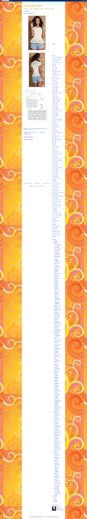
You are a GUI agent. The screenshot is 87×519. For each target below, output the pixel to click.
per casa (54, 173)
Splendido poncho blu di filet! (57, 356)
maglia (53, 150)
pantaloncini (54, 166)
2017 (54, 496)
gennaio (56, 493)
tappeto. (53, 221)
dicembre (56, 244)
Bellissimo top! (57, 370)
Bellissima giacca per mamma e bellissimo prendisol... (57, 402)
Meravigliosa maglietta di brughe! (57, 303)
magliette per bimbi (56, 153)
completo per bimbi (56, 110)
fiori (53, 129)
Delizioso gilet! (57, 296)
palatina (53, 164)
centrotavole (54, 101)
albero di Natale (55, 62)
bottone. (53, 76)
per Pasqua (54, 176)
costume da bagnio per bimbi (57, 121)
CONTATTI (41, 8)
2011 (54, 501)
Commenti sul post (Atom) (39, 186)
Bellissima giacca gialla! (57, 310)
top (52, 224)
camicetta (54, 83)
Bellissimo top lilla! (57, 264)
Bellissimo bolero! (57, 407)
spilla (53, 219)
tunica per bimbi (55, 231)
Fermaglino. (54, 127)
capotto (53, 89)
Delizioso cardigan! (56, 375)
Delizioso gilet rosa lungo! (56, 315)
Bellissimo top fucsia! (57, 428)
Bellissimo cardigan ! (56, 284)
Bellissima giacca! (57, 340)
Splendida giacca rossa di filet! (57, 330)
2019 (54, 242)
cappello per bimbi (56, 92)
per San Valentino (55, 178)
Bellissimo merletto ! (56, 372)
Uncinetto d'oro (33, 5)
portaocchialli (55, 187)
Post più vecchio (46, 183)
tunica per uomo (55, 233)
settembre (56, 249)
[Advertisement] (37, 172)
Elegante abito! (57, 291)
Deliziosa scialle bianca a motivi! (57, 327)
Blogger (56, 516)
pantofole (54, 171)
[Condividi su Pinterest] (43, 132)
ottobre (56, 247)
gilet (53, 134)
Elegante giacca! (57, 268)
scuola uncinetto (55, 213)
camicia (53, 85)
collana (53, 105)
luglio (55, 252)
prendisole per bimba (56, 196)
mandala (54, 155)
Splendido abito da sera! (57, 333)
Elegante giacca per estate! (57, 254)
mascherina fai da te (56, 159)
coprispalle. (54, 115)
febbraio (56, 491)
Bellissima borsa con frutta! (57, 335)
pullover (53, 197)
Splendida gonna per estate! (57, 349)
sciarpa (53, 212)
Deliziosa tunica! (57, 344)
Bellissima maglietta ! (56, 281)
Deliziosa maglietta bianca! (56, 351)
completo (54, 108)
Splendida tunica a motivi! (57, 274)
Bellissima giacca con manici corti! (57, 257)
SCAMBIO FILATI (36, 8)
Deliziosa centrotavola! (57, 441)
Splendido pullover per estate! (57, 477)
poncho (53, 182)
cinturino (54, 103)
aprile (55, 488)
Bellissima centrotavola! (57, 308)
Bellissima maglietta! (56, 405)
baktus (53, 66)
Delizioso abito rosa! (57, 338)
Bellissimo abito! (57, 445)
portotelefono (55, 190)
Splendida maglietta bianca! (56, 397)
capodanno (54, 87)
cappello (54, 90)
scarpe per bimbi (55, 205)
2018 (54, 495)
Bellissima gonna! (57, 305)
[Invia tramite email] (39, 132)
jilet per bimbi (55, 146)
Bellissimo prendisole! (56, 276)
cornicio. (53, 117)
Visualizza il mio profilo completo (60, 509)
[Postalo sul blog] (40, 132)
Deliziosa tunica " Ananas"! (57, 409)
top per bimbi (55, 226)
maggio (55, 486)
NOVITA (31, 8)
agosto (55, 250)
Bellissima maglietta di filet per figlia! (57, 322)
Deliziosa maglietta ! (56, 480)
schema (53, 208)
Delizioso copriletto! (56, 474)
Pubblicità (52, 8)
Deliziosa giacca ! (57, 354)
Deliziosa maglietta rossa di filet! (57, 471)
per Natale (54, 175)
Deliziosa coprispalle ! (57, 360)
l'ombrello (54, 148)
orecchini (54, 162)
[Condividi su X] (41, 132)
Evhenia (59, 507)
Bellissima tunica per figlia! (57, 444)
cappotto (54, 94)
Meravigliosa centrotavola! (57, 426)
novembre (56, 245)
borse (53, 73)
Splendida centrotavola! (57, 266)
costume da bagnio (56, 119)
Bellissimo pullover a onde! (56, 365)
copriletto (54, 113)
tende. (53, 222)
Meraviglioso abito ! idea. (57, 464)
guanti (53, 141)
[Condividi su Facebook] (42, 132)
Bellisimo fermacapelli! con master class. (57, 299)
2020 (54, 241)
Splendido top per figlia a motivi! (57, 458)
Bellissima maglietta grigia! (56, 270)
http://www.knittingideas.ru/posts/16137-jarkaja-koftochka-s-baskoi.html (35, 129)
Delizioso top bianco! (56, 289)
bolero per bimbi (55, 71)
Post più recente (27, 183)
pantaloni (54, 169)
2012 (54, 500)
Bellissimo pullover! (56, 319)
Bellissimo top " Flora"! (57, 362)
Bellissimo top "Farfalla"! (57, 384)
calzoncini (54, 82)
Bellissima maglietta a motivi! (56, 293)
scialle (53, 210)
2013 (54, 498)
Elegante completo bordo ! (56, 422)
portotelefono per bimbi (57, 192)
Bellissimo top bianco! (57, 455)
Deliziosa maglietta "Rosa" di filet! (57, 260)
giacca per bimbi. (55, 132)
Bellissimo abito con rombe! (57, 395)
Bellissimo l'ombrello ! (56, 413)
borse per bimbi (55, 75)
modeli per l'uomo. (55, 160)
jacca (53, 143)
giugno (55, 485)
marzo (55, 490)
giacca (53, 130)
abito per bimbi (55, 59)
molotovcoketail (46, 516)
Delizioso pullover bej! (57, 450)
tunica (53, 229)
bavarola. (54, 67)
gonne (53, 137)
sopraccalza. (54, 217)
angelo (53, 64)
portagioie (54, 185)
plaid (53, 180)
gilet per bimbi (55, 136)
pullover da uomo (55, 199)
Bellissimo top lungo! (57, 416)
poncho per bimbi (55, 183)
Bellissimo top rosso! (57, 279)
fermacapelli (54, 125)
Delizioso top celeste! (56, 418)
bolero (53, 69)
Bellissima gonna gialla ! (57, 433)
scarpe (53, 203)
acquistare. (54, 60)
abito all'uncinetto (55, 57)
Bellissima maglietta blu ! (57, 313)
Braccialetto (54, 78)
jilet (52, 144)
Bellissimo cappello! (56, 286)
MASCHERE (54, 157)
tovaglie (53, 228)
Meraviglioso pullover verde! (57, 483)
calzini (53, 80)
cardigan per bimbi (56, 99)
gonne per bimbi (55, 139)
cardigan (54, 98)
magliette (29, 134)
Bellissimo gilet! (57, 317)
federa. (53, 123)
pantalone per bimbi (56, 167)
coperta (53, 112)
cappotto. (54, 96)
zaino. (53, 236)
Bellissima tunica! (57, 324)
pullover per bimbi (55, 201)
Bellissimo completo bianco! (56, 378)
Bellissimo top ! (57, 411)
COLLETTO (54, 106)
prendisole (54, 194)
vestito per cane (55, 235)
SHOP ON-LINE (47, 8)
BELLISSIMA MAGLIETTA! (57, 368)
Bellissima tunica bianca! (57, 342)
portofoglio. (54, 189)
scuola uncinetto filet (56, 215)
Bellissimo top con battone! (57, 435)
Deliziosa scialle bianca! (57, 392)
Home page (26, 8)
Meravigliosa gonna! (56, 346)
